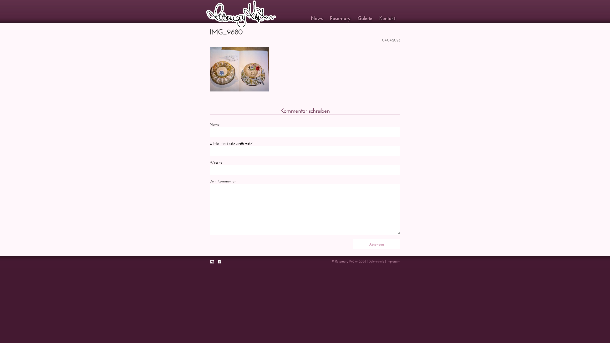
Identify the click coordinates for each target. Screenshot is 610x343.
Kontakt (387, 18)
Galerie (365, 18)
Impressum (393, 261)
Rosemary (340, 18)
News (317, 18)
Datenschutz (376, 261)
